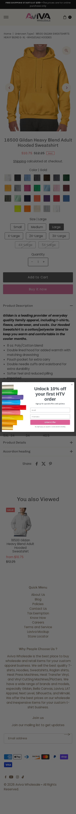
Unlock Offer (50, 422)
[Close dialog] (71, 384)
